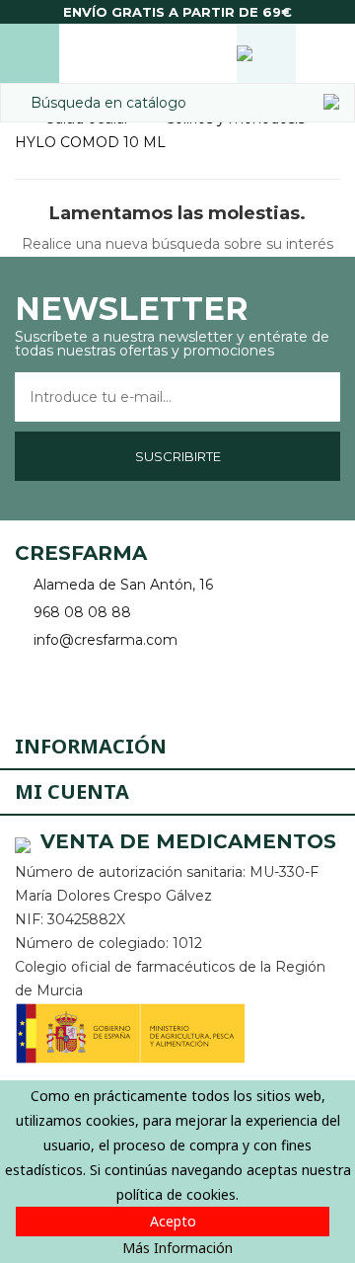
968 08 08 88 (82, 612)
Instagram (86, 686)
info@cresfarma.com (106, 640)
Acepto (173, 1221)
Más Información (177, 1247)
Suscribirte (178, 456)
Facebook (32, 686)
